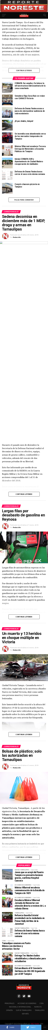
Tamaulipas (40, 1010)
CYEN (41, 1003)
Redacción (17, 237)
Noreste (38, 1006)
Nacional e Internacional (20, 1006)
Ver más (25, 1013)
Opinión (9, 1010)
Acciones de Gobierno (27, 1003)
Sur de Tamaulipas (24, 1010)
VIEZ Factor (35, 1023)
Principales (9, 1003)
